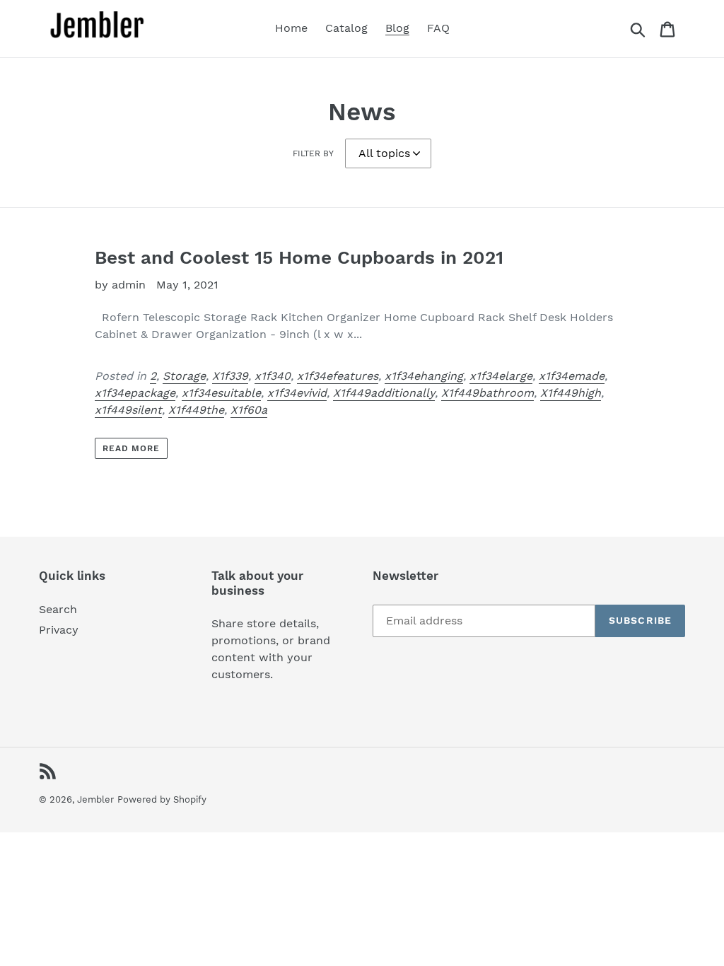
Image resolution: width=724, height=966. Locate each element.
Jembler (95, 799)
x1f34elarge (500, 376)
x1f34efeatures (337, 376)
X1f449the (196, 410)
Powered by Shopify (161, 799)
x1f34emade (572, 376)
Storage (184, 376)
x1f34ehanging (424, 376)
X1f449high (570, 393)
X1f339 (230, 376)
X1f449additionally (384, 393)
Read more (131, 448)
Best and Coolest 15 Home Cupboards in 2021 (299, 257)
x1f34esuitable (221, 393)
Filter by (313, 153)
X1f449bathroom (487, 393)
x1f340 (273, 376)
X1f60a (248, 410)
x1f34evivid (297, 393)
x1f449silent (128, 410)
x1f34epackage (135, 393)
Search (58, 609)
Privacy (58, 629)
